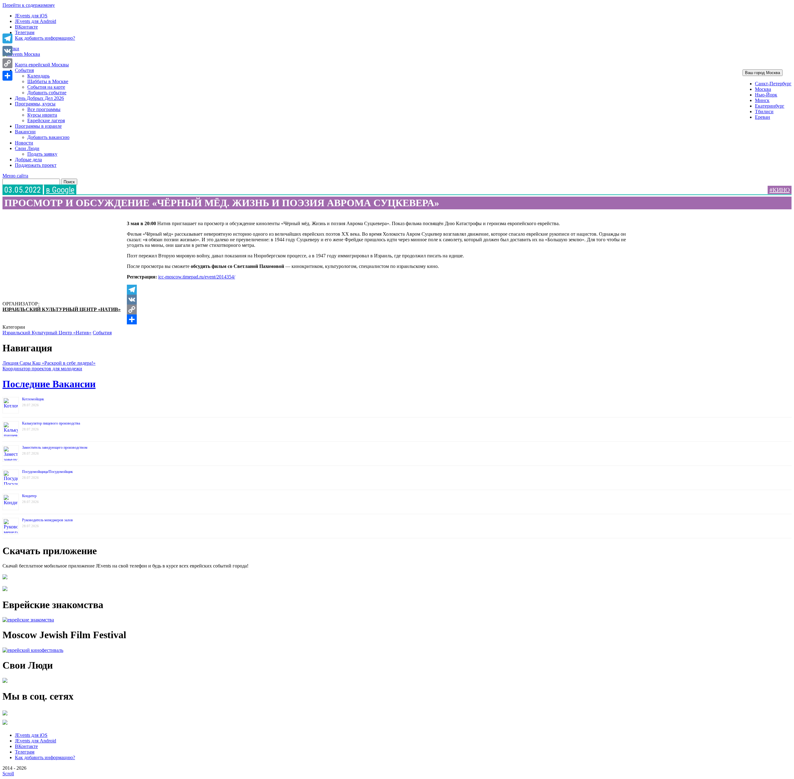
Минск (762, 100)
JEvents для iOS (31, 15)
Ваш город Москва (762, 72)
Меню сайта (15, 175)
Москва (763, 89)
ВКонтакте (26, 26)
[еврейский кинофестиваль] (32, 650)
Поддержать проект (35, 165)
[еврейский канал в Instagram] (4, 724)
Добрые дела (28, 159)
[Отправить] (379, 319)
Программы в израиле (38, 126)
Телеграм (24, 32)
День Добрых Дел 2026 (39, 98)
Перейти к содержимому (28, 5)
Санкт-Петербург (773, 83)
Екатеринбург (769, 106)
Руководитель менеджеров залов (47, 520)
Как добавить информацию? (45, 38)
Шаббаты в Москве (47, 81)
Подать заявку (42, 154)
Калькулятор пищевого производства (51, 423)
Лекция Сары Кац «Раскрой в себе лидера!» (49, 363)
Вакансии (25, 131)
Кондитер (29, 496)
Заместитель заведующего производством (54, 447)
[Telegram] (379, 290)
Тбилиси (764, 111)
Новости (24, 142)
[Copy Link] (379, 309)
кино (781, 189)
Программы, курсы (35, 103)
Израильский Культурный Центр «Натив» (61, 309)
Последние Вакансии (49, 383)
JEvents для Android (35, 21)
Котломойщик (33, 399)
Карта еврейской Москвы (42, 64)
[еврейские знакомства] (28, 619)
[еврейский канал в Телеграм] (4, 715)
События (24, 70)
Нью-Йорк (766, 94)
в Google (60, 189)
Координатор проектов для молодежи (42, 368)
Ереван (762, 117)
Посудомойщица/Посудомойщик (47, 472)
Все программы (43, 109)
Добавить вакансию (48, 137)
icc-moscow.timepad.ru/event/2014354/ (196, 276)
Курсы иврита (42, 115)
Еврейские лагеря (46, 120)
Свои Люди (27, 148)
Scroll (8, 773)
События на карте (46, 87)
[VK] (379, 300)
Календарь (38, 75)
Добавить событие (46, 92)
